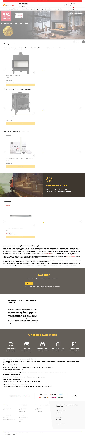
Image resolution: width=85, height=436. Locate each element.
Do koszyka (20, 123)
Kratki (33, 9)
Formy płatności (38, 408)
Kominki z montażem (51, 9)
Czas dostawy (38, 409)
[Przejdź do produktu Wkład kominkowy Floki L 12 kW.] (20, 63)
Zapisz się (29, 283)
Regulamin (37, 286)
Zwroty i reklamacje (7, 408)
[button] (81, 1)
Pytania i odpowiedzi (7, 409)
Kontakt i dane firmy (23, 417)
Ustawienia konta (22, 409)
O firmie (20, 419)
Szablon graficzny (9, 434)
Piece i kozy (25, 9)
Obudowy (41, 9)
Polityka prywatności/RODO (9, 419)
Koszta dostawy (38, 411)
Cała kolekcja (28, 89)
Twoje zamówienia (23, 408)
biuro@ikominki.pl (24, 6)
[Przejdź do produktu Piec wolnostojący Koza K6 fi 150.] (20, 103)
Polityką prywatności (46, 287)
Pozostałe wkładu (24, 43)
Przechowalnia (22, 411)
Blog (61, 9)
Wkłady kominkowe (15, 9)
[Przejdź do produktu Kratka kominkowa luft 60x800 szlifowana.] (20, 216)
